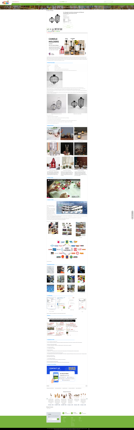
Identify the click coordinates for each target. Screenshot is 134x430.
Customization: (65, 21)
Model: (64, 19)
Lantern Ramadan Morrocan (58, 388)
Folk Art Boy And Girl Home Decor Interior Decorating (85, 400)
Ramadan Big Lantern (64, 388)
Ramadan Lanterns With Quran (50, 388)
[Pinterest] (64, 1)
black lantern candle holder (72, 388)
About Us (55, 4)
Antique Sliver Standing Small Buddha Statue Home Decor (66, 400)
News (91, 4)
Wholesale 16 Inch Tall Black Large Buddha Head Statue (60, 400)
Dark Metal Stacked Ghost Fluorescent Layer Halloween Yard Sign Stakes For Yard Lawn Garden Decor (79, 401)
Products (37, 4)
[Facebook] (59, 1)
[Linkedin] (60, 1)
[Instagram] (63, 1)
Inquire (68, 25)
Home (20, 4)
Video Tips (73, 4)
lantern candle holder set (78, 388)
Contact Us (109, 4)
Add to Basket (67, 27)
